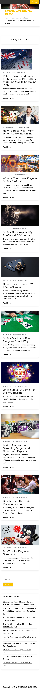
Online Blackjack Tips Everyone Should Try (16, 340)
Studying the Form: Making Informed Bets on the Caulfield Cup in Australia (18, 603)
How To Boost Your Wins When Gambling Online (18, 132)
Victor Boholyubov (19, 72)
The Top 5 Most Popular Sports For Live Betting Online (19, 619)
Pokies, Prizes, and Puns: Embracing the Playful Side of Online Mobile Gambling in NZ (20, 80)
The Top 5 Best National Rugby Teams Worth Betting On (18, 625)
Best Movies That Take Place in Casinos (17, 502)
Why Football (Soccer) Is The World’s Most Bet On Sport (18, 631)
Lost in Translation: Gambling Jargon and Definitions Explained (16, 448)
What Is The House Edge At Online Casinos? (20, 180)
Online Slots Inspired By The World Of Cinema (18, 234)
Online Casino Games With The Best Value (19, 285)
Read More (7, 98)
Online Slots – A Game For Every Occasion (19, 391)
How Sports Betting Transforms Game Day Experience (19, 644)
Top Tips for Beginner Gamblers (16, 553)
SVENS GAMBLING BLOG (18, 12)
